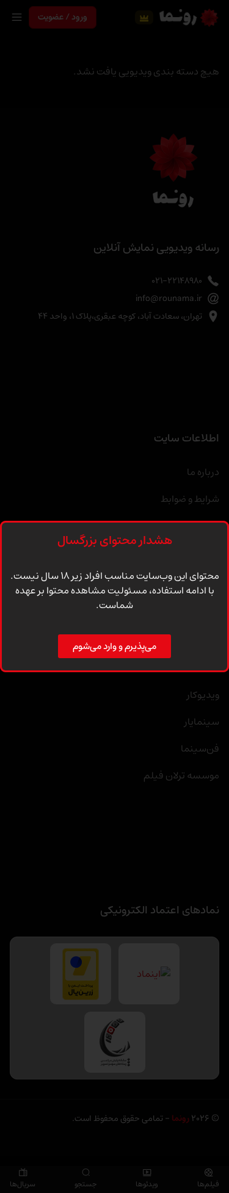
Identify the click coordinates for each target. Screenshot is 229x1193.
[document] (114, 596)
